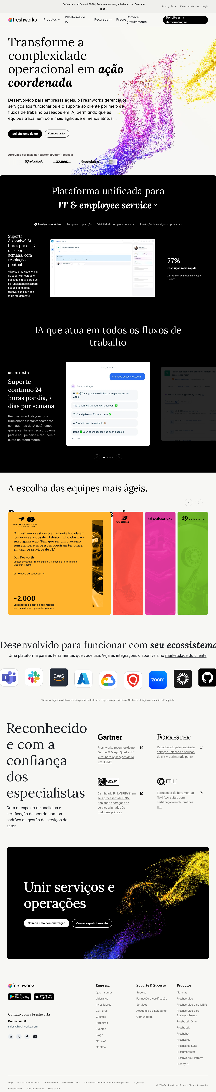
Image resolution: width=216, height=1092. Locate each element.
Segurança (138, 1082)
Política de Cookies (71, 1082)
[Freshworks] (42, 985)
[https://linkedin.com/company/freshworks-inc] (11, 1036)
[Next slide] (119, 457)
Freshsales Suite (187, 1045)
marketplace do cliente (186, 655)
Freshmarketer (186, 1051)
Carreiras (101, 1010)
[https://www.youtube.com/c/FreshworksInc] (35, 1036)
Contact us (15, 1021)
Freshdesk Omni (187, 1021)
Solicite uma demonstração (176, 20)
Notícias (101, 1041)
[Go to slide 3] (110, 457)
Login (205, 6)
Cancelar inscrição (35, 1088)
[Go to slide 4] (112, 457)
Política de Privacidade (28, 1082)
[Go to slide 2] (107, 457)
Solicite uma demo (25, 133)
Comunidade (144, 1016)
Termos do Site (50, 1082)
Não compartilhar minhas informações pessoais (106, 1082)
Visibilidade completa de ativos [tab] (115, 224)
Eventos (101, 1029)
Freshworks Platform (190, 1057)
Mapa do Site (54, 1088)
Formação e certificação (151, 998)
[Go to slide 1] (104, 457)
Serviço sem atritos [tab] (49, 224)
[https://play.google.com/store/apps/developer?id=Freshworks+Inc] (19, 997)
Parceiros (102, 1022)
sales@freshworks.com (23, 1026)
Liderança (102, 998)
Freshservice (185, 998)
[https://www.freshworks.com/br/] (22, 20)
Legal (10, 1082)
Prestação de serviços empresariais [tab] (161, 224)
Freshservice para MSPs (192, 1004)
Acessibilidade (15, 1088)
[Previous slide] (97, 457)
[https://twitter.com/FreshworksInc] (19, 1036)
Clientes (101, 1016)
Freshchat (183, 1033)
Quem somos (104, 992)
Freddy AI (183, 1064)
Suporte (141, 992)
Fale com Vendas (189, 6)
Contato (101, 1047)
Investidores (103, 1004)
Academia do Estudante (151, 1010)
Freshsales (183, 1039)
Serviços (141, 1004)
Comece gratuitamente (92, 923)
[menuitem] (170, 6)
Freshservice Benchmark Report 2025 (185, 277)
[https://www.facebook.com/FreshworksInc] (27, 1036)
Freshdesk (183, 1027)
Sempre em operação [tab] (79, 224)
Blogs (99, 1035)
